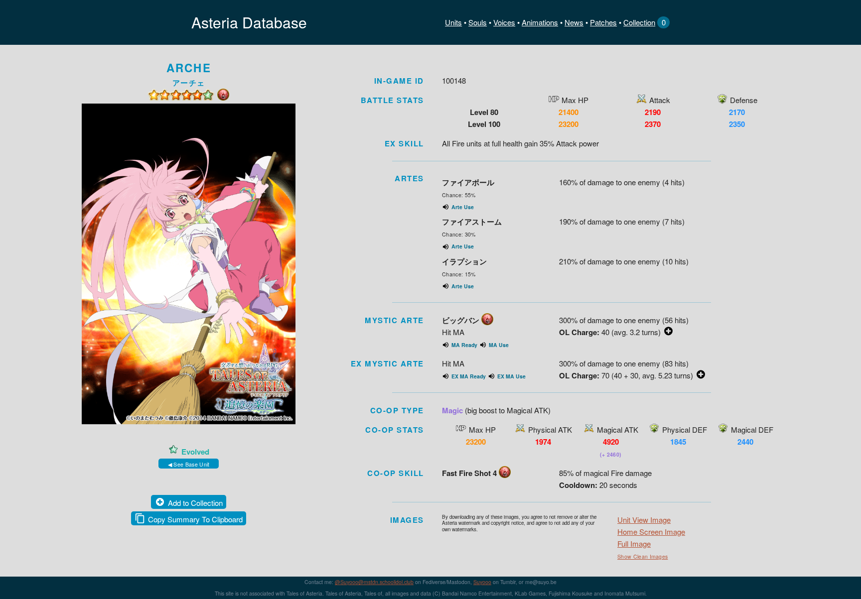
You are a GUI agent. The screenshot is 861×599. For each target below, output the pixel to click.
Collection (639, 22)
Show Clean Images (642, 556)
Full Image (634, 543)
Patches (603, 22)
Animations (540, 22)
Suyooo (482, 582)
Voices (504, 22)
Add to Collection (195, 502)
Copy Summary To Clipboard (195, 519)
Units (453, 22)
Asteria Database (249, 22)
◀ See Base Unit (189, 464)
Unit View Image (644, 519)
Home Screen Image (651, 531)
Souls (477, 22)
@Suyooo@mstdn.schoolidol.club (374, 582)
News (574, 22)
